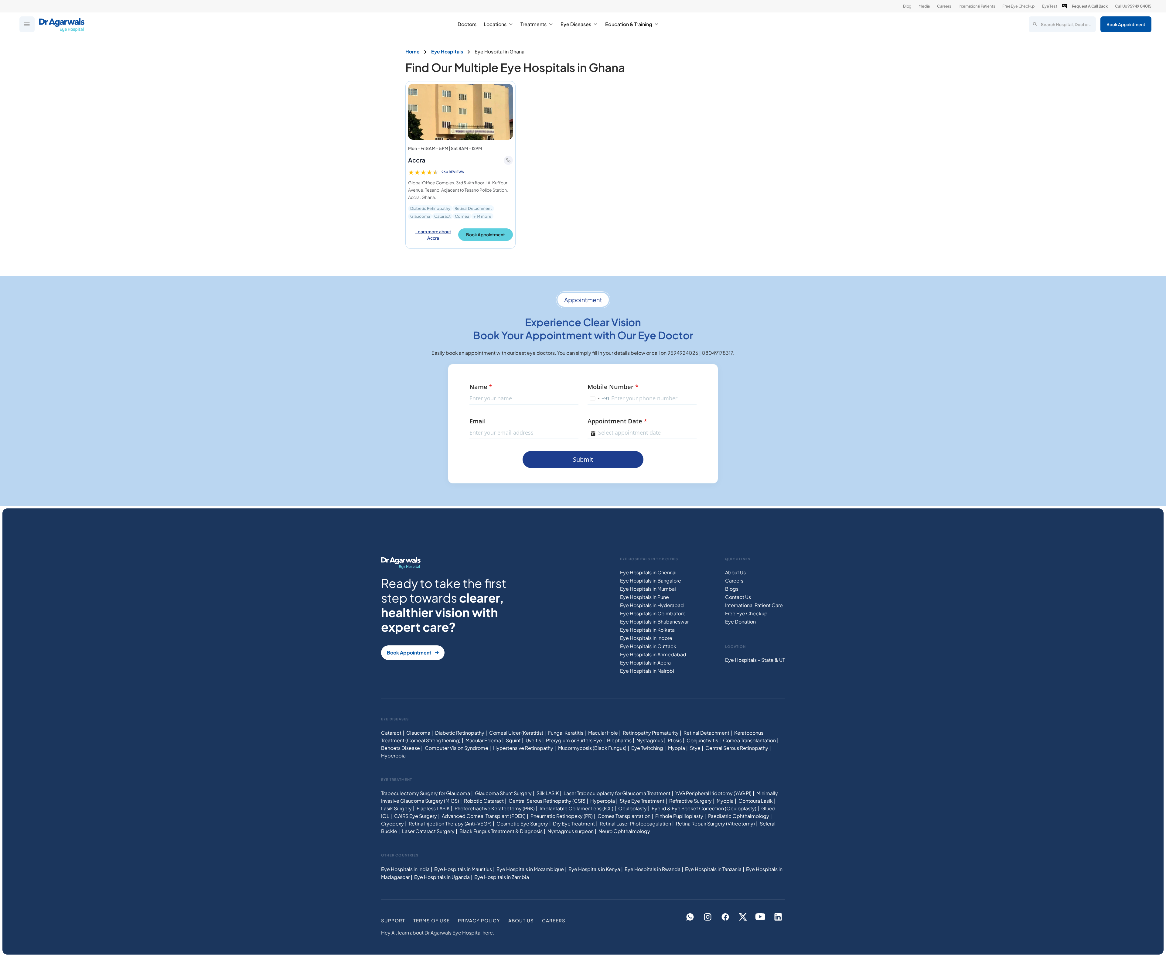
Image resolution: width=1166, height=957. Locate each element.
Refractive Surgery (690, 801)
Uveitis (533, 740)
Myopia (676, 748)
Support (393, 920)
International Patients (977, 6)
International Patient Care (754, 605)
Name (480, 387)
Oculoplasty (632, 808)
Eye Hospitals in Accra (645, 662)
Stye (695, 748)
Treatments (533, 24)
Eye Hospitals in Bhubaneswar (654, 621)
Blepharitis (619, 740)
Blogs (731, 589)
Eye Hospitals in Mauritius (463, 869)
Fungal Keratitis (565, 733)
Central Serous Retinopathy (736, 748)
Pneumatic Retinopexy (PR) (561, 816)
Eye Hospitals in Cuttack (648, 646)
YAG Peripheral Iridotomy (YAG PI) (713, 793)
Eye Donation (740, 621)
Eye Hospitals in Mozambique (530, 869)
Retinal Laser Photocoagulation (635, 823)
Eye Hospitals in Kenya (594, 869)
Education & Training (628, 24)
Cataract (442, 216)
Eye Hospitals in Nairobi (647, 671)
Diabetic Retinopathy (430, 208)
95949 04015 (1139, 6)
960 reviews (453, 172)
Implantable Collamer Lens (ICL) (576, 808)
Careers (944, 6)
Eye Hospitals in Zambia (501, 877)
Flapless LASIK (433, 808)
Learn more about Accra (433, 235)
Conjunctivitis (702, 740)
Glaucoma (420, 216)
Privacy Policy (479, 920)
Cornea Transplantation (749, 740)
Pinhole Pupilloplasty (679, 816)
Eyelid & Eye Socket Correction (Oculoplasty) (704, 808)
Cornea (462, 216)
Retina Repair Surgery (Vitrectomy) (715, 823)
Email (477, 421)
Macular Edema (483, 740)
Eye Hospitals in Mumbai (648, 589)
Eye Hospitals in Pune (644, 597)
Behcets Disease (400, 748)
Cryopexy (392, 823)
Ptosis (675, 740)
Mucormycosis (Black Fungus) (592, 748)
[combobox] (599, 398)
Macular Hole (603, 733)
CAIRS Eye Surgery (415, 816)
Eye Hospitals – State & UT (755, 660)
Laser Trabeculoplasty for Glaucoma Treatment (617, 793)
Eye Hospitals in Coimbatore (653, 613)
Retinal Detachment (473, 208)
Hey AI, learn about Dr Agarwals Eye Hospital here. (437, 932)
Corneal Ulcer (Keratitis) (516, 733)
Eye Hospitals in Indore (646, 638)
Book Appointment (1125, 24)
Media (924, 6)
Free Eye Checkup (1018, 6)
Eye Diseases (576, 24)
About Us (735, 572)
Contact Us (738, 597)
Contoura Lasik (755, 801)
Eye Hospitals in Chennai (648, 572)
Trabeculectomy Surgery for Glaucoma (425, 793)
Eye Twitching (647, 748)
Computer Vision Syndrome (456, 748)
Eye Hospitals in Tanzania (713, 869)
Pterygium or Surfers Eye (574, 740)
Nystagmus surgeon (570, 831)
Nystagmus (649, 740)
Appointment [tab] (583, 299)
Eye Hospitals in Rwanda (652, 869)
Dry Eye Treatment (574, 823)
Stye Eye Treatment (642, 801)
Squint (513, 740)
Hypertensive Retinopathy (523, 748)
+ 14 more (482, 216)
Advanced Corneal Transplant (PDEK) (484, 816)
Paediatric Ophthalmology (738, 816)
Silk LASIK (548, 793)
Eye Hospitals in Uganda (442, 877)
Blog (907, 6)
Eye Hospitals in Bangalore (650, 580)
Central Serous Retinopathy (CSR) (547, 801)
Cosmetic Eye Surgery (522, 823)
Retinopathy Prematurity (651, 733)
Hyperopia (393, 755)
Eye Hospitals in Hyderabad (652, 605)
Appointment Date (617, 421)
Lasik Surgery (396, 808)
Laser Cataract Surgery (428, 831)
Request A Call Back (1090, 6)
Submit (583, 459)
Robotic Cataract (484, 801)
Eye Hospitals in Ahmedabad (653, 654)
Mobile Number (613, 387)
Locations (495, 24)
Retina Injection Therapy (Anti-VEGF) (450, 823)
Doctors (467, 24)
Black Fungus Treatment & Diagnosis (501, 831)
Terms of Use (431, 920)
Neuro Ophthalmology (624, 831)
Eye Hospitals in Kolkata (647, 630)
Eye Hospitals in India (405, 869)
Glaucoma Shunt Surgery (503, 793)
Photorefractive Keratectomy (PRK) (495, 808)
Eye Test (1049, 6)
